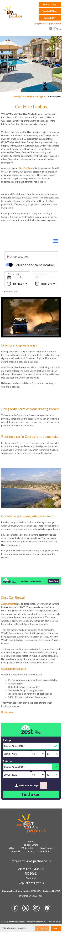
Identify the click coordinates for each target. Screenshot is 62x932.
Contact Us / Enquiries (39, 851)
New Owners (46, 848)
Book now (7, 712)
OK (55, 928)
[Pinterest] (47, 908)
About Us (16, 851)
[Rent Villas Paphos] (11, 12)
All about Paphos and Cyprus (32, 96)
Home (16, 96)
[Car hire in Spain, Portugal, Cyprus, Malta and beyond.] (31, 583)
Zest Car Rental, (27, 168)
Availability (49, 17)
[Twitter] (25, 908)
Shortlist (28, 848)
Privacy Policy (54, 921)
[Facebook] (15, 908)
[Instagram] (36, 908)
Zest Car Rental (9, 603)
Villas (11, 848)
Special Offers (49, 11)
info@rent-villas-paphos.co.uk (47, 23)
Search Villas (49, 4)
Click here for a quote (13, 668)
